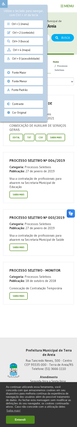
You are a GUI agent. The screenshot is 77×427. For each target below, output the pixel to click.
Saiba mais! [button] (13, 410)
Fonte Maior (18, 72)
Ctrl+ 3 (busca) (19, 41)
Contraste (17, 104)
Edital (16, 137)
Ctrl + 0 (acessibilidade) (25, 58)
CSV (41, 137)
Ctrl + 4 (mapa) (20, 50)
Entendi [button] (20, 419)
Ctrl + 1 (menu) (19, 24)
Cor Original (18, 112)
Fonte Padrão (19, 90)
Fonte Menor (18, 81)
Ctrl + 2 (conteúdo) (22, 32)
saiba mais (56, 137)
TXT (29, 137)
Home (56, 61)
